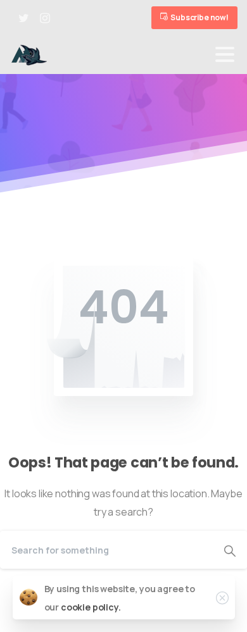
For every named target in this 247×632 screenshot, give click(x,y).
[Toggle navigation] (225, 54)
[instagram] (45, 17)
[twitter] (23, 17)
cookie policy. (91, 607)
